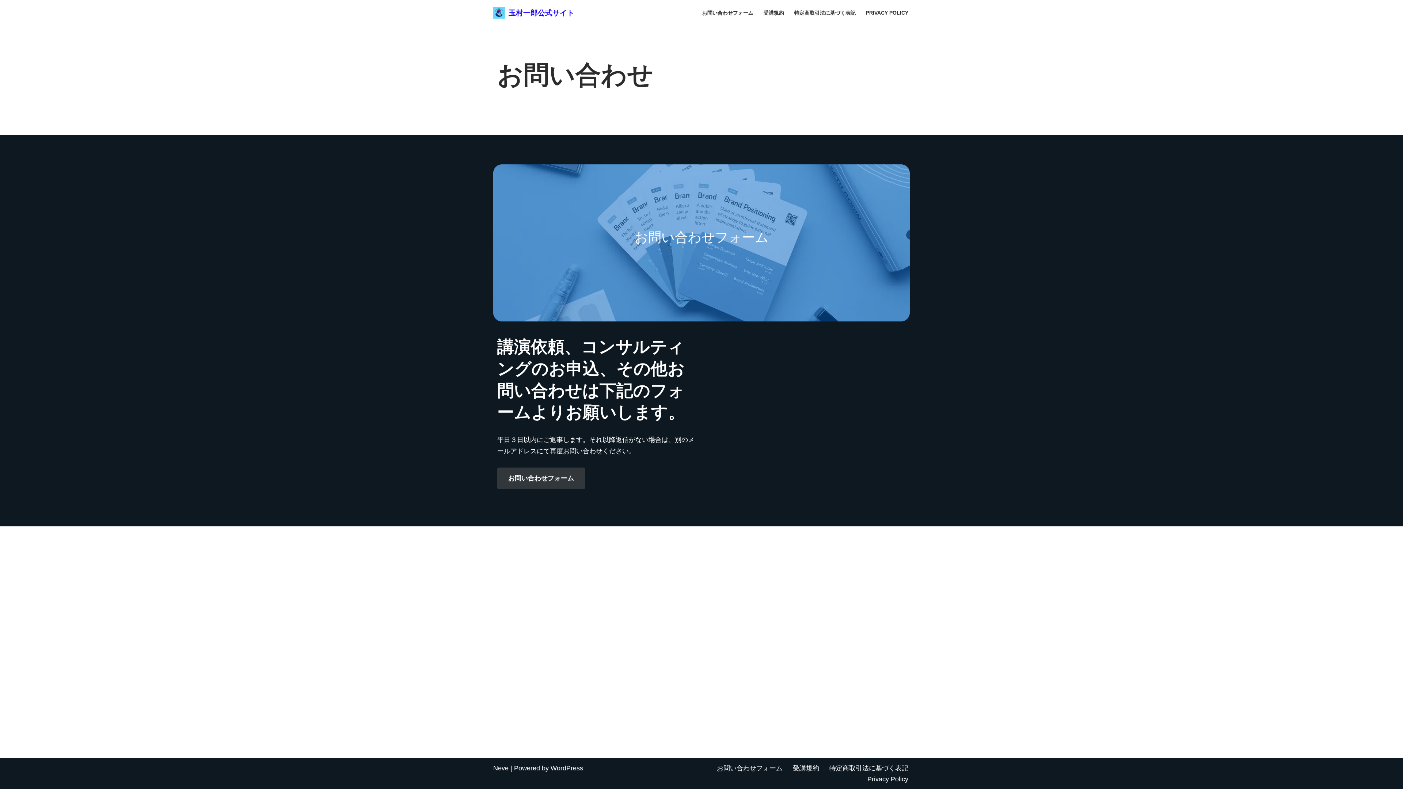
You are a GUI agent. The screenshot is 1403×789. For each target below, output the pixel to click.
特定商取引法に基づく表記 (825, 13)
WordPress (567, 768)
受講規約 (774, 13)
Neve (501, 768)
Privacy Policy (887, 13)
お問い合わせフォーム (727, 13)
